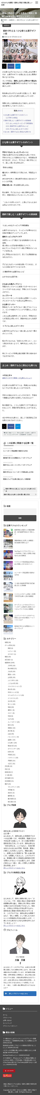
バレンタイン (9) (13, 737)
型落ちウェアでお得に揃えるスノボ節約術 (16, 479)
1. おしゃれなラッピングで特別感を (19, 123)
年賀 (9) (10, 716)
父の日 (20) (11, 701)
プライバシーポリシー (10, 1026)
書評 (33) (8, 784)
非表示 (20, 110)
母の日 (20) (11, 689)
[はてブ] (18, 66)
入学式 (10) (11, 665)
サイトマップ (7, 1023)
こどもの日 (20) (13, 683)
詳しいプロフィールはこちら (14, 868)
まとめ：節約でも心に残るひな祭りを (17, 132)
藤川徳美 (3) (12, 799)
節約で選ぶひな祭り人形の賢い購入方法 (17, 494)
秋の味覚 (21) (12, 668)
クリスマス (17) (13, 698)
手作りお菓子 (20, 432)
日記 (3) (7, 769)
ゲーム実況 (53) (10, 645)
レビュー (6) (12, 651)
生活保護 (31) (9, 781)
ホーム (5, 1015)
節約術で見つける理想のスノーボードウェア (17, 458)
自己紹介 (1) (9, 659)
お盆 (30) (11, 734)
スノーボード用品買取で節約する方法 (15, 451)
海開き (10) (11, 728)
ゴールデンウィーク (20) (16, 695)
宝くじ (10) (11, 704)
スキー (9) (11, 713)
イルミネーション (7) (15, 686)
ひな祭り (27, 432)
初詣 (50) (11, 707)
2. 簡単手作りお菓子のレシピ (17, 126)
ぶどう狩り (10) (13, 680)
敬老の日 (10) (12, 746)
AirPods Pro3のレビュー (11, 1055)
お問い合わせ (7, 1020)
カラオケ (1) (12, 654)
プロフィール (7, 1017)
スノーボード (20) (14, 722)
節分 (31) (11, 725)
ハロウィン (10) (13, 757)
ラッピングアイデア (12, 434)
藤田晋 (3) (11, 796)
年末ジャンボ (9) (13, 692)
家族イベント (12, 432)
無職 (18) (8, 642)
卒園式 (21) (11, 760)
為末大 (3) (11, 793)
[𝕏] (4, 66)
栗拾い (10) (11, 674)
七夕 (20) (11, 719)
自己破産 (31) (9, 778)
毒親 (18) (8, 657)
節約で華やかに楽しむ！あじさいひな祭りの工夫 (21, 490)
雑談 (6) (10, 648)
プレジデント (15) (14, 787)
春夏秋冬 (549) (9, 662)
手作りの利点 (12, 118)
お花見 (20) (11, 677)
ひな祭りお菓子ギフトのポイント (15, 115)
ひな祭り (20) (12, 743)
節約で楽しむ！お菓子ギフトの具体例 (17, 120)
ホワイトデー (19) (14, 749)
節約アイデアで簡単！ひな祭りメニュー (17, 378)
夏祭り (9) (11, 710)
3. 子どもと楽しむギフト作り (17, 129)
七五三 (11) (11, 763)
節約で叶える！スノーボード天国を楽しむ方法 (18, 472)
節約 (6, 432)
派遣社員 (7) (9, 772)
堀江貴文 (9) (12, 802)
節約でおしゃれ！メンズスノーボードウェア (17, 465)
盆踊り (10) (11, 740)
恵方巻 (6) (11, 731)
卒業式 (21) (11, 754)
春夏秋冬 (23, 434)
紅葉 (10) (11, 752)
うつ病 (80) (8, 775)
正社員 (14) (8, 766)
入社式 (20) (11, 671)
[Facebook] (11, 66)
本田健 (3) (11, 790)
